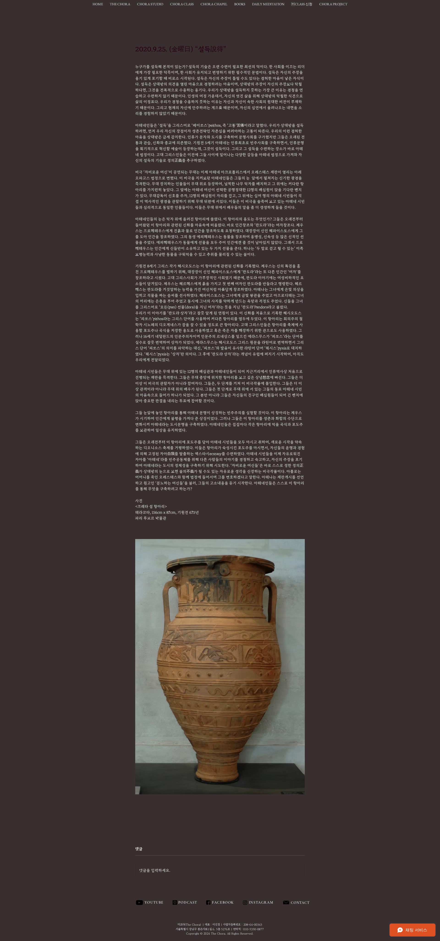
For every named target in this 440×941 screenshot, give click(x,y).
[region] (310, 903)
